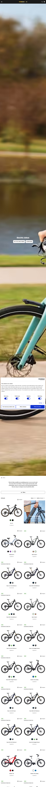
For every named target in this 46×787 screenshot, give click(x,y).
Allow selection (23, 406)
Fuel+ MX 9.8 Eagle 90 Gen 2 (11, 679)
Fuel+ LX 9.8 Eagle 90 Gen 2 (34, 648)
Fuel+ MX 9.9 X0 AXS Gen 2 (34, 585)
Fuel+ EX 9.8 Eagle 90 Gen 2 (34, 742)
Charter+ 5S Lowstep (34, 679)
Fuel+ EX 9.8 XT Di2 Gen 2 (11, 742)
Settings (40, 402)
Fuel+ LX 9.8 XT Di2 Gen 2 (11, 648)
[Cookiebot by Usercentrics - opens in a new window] (39, 379)
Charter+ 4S (11, 773)
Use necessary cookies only (8, 406)
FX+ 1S (11, 523)
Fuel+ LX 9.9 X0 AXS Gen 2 (12, 585)
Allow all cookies (37, 406)
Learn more (29, 241)
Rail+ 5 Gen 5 (34, 617)
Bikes (4, 477)
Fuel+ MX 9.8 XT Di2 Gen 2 (34, 710)
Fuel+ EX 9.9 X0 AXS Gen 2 (12, 617)
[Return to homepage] (1, 477)
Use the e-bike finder (19, 241)
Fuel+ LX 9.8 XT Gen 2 (11, 710)
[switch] (17, 398)
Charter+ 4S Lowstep (34, 773)
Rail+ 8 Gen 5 (34, 554)
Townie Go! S (11, 554)
